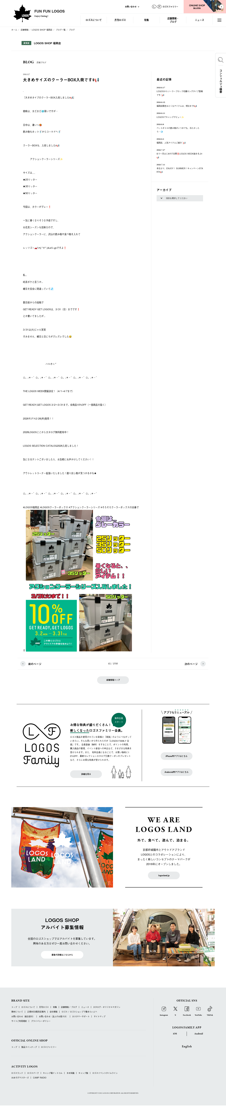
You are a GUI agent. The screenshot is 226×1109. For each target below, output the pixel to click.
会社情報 (53, 1012)
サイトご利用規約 (19, 1021)
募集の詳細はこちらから (62, 954)
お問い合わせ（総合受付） (23, 1016)
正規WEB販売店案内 (36, 1012)
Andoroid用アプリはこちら (177, 772)
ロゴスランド (17, 1073)
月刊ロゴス (120, 20)
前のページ (34, 664)
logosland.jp (164, 875)
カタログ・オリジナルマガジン (106, 1007)
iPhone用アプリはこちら (177, 756)
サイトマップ (99, 1016)
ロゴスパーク (33, 1073)
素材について (17, 1012)
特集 (146, 20)
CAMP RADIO (39, 1078)
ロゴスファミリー (48, 1047)
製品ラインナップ (29, 1047)
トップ (14, 1007)
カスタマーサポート (81, 1016)
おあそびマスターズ (20, 1078)
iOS (175, 1033)
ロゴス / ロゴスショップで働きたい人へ (79, 1012)
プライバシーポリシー (40, 1021)
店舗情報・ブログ (173, 20)
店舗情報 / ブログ (69, 1007)
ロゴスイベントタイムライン (105, 1073)
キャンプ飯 (83, 1073)
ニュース (199, 20)
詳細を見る (86, 774)
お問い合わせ (130, 6)
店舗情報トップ (113, 679)
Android (198, 1033)
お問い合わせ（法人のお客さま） (53, 1016)
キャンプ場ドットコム (52, 1073)
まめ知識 (70, 1073)
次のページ (191, 664)
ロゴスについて (94, 20)
